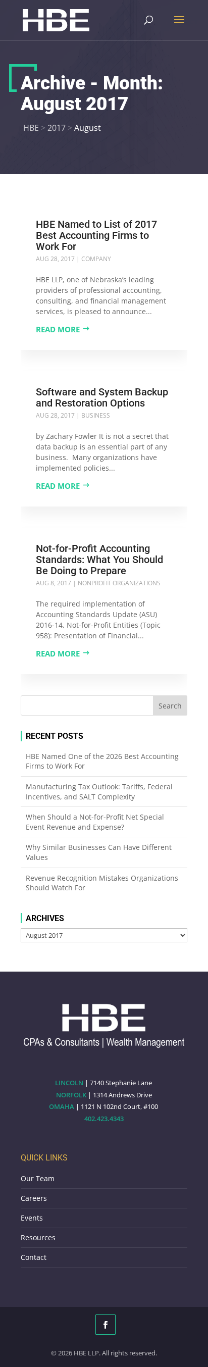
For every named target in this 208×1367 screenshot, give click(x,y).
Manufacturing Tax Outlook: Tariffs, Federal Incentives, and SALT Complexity (99, 791)
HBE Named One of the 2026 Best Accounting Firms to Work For (102, 761)
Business (95, 415)
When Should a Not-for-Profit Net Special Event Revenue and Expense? (95, 822)
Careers (34, 1198)
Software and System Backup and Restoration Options (102, 397)
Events (32, 1218)
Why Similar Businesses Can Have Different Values (99, 852)
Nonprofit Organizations (119, 583)
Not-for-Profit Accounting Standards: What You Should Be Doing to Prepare (99, 559)
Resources (38, 1237)
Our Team (38, 1178)
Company (96, 259)
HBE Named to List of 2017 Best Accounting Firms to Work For (96, 235)
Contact (33, 1257)
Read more (58, 329)
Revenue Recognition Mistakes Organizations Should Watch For (102, 883)
